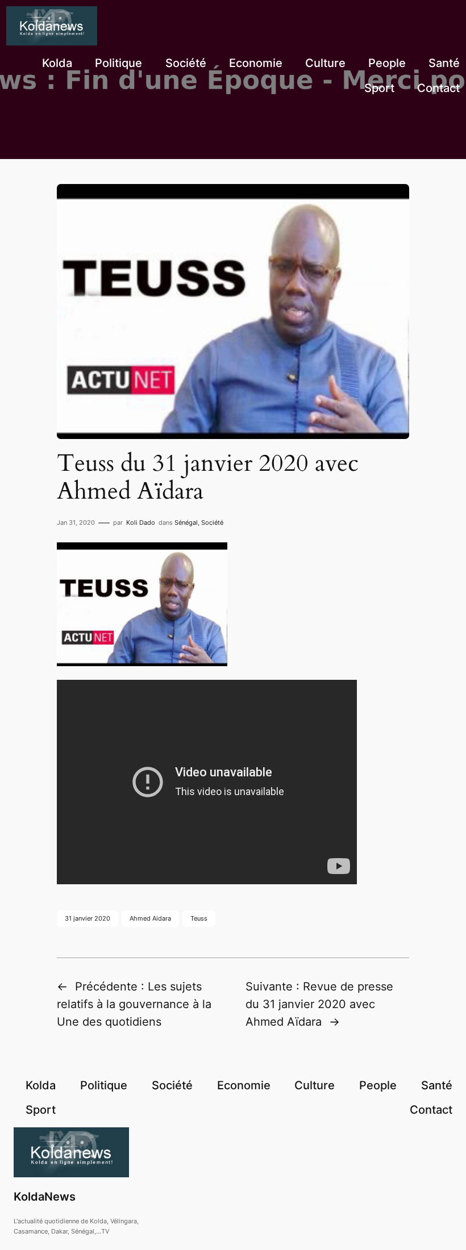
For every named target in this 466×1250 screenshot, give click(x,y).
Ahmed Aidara (150, 918)
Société (212, 522)
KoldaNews (45, 1196)
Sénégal (186, 522)
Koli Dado (140, 522)
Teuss (198, 918)
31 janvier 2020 (87, 918)
